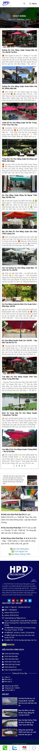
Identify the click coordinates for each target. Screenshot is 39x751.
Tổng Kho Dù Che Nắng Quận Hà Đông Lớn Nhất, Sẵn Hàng (19, 160)
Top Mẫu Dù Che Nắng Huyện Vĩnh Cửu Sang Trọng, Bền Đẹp (19, 378)
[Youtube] (21, 600)
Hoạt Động (20, 19)
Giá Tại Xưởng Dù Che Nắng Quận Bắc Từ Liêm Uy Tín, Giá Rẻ (19, 269)
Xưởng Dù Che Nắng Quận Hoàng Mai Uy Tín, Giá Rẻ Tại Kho (19, 51)
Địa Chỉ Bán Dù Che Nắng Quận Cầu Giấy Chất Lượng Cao (19, 232)
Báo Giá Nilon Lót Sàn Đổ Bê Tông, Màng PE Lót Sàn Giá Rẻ (27, 712)
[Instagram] (17, 600)
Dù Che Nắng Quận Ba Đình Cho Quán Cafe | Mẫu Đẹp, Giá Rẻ (19, 305)
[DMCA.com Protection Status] (8, 645)
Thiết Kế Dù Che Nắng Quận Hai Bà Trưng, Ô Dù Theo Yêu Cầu (19, 124)
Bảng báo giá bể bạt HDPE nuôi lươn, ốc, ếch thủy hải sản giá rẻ (27, 732)
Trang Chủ (11, 19)
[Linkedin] (9, 600)
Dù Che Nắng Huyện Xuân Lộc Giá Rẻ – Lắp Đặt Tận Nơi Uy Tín (19, 341)
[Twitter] (30, 600)
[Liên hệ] (5, 749)
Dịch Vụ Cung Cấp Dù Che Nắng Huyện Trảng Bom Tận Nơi (19, 414)
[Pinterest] (13, 600)
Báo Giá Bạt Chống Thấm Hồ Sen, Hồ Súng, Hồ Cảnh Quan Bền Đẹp (28, 722)
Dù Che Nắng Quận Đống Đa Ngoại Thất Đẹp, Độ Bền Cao (19, 196)
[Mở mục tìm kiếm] (24, 3)
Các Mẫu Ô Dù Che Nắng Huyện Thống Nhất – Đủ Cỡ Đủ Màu (19, 450)
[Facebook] (25, 600)
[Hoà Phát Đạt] (6, 3)
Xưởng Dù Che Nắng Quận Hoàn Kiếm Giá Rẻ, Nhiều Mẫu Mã (19, 87)
